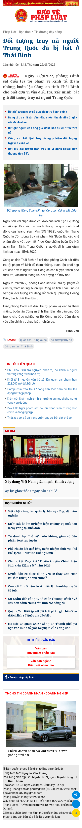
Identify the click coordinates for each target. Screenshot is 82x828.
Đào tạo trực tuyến (44, 826)
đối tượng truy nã (61, 339)
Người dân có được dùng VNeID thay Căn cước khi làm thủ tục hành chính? (42, 576)
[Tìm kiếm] (76, 813)
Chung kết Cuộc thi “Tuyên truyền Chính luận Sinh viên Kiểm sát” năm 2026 (42, 563)
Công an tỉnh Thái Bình (19, 346)
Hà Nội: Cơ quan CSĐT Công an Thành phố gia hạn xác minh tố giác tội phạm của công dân (42, 626)
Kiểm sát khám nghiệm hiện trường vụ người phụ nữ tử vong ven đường (42, 400)
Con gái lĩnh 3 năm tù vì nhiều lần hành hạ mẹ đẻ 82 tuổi (42, 588)
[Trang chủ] (41, 15)
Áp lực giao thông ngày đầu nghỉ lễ (31, 491)
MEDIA (10, 431)
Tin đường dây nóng (48, 32)
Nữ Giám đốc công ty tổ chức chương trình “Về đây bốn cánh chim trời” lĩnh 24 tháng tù (42, 601)
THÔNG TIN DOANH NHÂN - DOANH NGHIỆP (36, 693)
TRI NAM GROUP (15, 822)
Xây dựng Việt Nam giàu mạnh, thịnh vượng (40, 482)
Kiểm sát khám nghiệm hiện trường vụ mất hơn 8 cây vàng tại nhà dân (42, 526)
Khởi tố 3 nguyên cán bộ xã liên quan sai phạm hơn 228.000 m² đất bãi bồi (42, 381)
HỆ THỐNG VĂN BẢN (41, 640)
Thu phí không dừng (17, 826)
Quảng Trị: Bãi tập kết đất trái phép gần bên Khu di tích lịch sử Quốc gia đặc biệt (42, 613)
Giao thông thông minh (43, 822)
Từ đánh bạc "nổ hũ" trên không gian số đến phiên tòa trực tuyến (42, 538)
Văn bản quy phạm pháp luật (41, 650)
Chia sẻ (76, 795)
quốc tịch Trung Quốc (33, 339)
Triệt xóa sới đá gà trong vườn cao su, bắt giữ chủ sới (39, 417)
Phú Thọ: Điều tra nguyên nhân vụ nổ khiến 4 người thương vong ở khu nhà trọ (42, 372)
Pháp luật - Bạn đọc (16, 32)
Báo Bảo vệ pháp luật (20, 677)
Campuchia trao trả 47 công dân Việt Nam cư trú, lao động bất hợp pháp (42, 391)
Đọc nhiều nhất (18, 503)
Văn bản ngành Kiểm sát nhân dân (41, 663)
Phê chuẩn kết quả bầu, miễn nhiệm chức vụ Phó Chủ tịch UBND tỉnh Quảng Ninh (42, 551)
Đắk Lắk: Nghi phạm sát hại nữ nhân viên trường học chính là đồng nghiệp (42, 410)
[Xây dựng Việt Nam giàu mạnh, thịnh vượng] (41, 456)
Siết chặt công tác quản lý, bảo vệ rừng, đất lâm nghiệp (42, 513)
